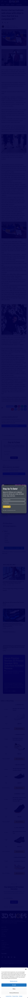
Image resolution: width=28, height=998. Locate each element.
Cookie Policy (9, 996)
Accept (14, 985)
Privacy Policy (15, 996)
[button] (26, 969)
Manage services (13, 981)
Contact (20, 996)
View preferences (14, 992)
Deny (14, 989)
